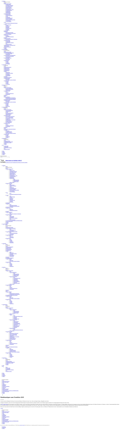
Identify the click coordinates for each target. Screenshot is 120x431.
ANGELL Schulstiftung (5, 386)
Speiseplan (3, 153)
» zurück (1, 408)
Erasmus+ (3, 388)
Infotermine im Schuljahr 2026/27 (13, 160)
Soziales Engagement (5, 419)
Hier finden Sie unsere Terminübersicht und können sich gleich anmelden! (16, 162)
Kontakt (3, 152)
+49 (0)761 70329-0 (22, 425)
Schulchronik (4, 384)
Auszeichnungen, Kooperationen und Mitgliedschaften (10, 390)
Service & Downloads (5, 391)
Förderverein (4, 387)
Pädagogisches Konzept (5, 381)
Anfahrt (3, 154)
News (3, 380)
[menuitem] (3, 1)
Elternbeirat (4, 385)
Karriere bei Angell (5, 389)
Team (3, 413)
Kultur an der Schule (5, 382)
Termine (3, 151)
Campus (3, 383)
